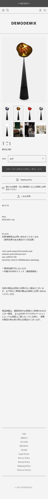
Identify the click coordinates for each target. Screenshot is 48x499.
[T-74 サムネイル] (7, 113)
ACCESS (24, 442)
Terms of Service (24, 470)
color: (4, 159)
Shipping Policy (24, 466)
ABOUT (24, 438)
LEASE (24, 450)
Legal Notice (24, 454)
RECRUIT (24, 446)
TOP (24, 434)
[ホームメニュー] (3, 10)
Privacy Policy (24, 458)
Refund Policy (24, 462)
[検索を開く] (7, 10)
